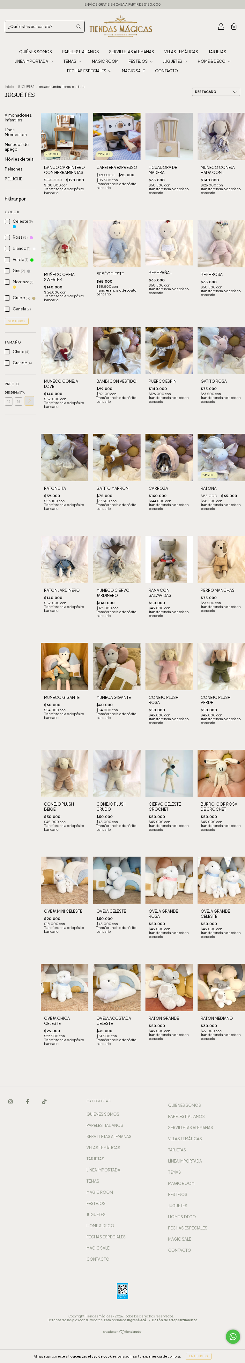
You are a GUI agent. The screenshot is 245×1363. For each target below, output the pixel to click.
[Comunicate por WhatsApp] (233, 1337)
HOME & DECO (212, 61)
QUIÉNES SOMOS (35, 51)
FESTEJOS (138, 61)
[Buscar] (78, 26)
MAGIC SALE (133, 71)
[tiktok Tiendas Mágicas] (44, 1101)
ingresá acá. (137, 1320)
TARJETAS (217, 51)
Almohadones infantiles (18, 117)
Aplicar (29, 401)
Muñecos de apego (17, 147)
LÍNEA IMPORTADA (31, 61)
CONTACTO (166, 71)
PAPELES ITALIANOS (80, 51)
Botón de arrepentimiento (174, 1320)
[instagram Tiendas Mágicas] (11, 1101)
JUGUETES (173, 61)
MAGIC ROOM (105, 61)
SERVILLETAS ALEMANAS (131, 51)
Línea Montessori (16, 132)
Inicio (9, 87)
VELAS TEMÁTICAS (181, 51)
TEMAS (70, 61)
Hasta (18, 392)
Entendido (198, 1356)
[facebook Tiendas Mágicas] (28, 1101)
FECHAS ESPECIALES (87, 71)
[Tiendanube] (123, 1332)
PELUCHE (13, 179)
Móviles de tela (19, 159)
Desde (8, 392)
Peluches (14, 169)
